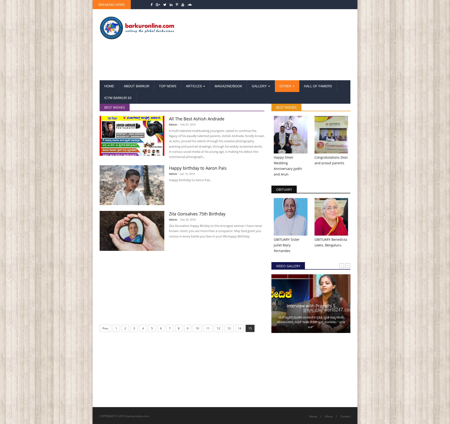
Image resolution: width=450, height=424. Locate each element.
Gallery (260, 86)
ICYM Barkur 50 (117, 98)
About (329, 416)
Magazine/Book (228, 86)
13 (229, 328)
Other (286, 86)
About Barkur (136, 86)
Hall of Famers (318, 86)
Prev (105, 328)
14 (239, 328)
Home (109, 86)
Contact (345, 416)
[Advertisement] (268, 45)
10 (197, 328)
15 (250, 328)
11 (208, 328)
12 (218, 328)
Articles (194, 86)
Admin (173, 124)
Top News (167, 86)
